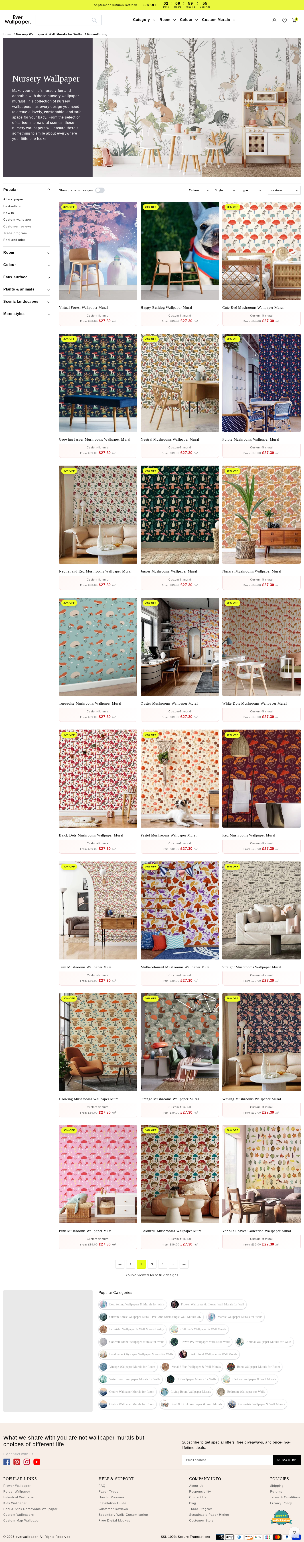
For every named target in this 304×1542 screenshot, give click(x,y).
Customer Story (201, 1520)
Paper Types (108, 1491)
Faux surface (15, 277)
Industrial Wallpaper (19, 1497)
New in (8, 213)
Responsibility (200, 1491)
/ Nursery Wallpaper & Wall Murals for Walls (48, 34)
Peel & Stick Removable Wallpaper (30, 1509)
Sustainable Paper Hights (209, 1514)
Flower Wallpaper (17, 1485)
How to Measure (111, 1497)
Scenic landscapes (21, 301)
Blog (192, 1503)
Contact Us (198, 1497)
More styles (14, 314)
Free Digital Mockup (114, 1520)
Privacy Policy (281, 1503)
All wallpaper (13, 199)
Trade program (15, 233)
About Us (196, 1485)
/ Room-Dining (96, 34)
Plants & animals (18, 289)
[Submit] (94, 20)
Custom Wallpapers (18, 1514)
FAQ (102, 1485)
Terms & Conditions (285, 1497)
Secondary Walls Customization (123, 1514)
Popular (10, 190)
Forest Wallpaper (16, 1491)
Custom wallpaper (17, 219)
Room (8, 252)
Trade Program (201, 1509)
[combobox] (68, 20)
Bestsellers (12, 206)
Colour (9, 265)
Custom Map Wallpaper (21, 1520)
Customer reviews (17, 226)
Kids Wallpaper (15, 1503)
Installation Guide (112, 1503)
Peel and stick (14, 239)
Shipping (277, 1485)
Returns (276, 1491)
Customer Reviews (113, 1509)
